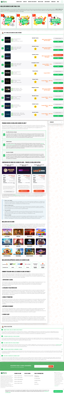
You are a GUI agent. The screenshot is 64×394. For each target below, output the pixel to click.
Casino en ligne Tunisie (18, 383)
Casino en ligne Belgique (18, 379)
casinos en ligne (6, 11)
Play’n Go (20, 267)
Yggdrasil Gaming (42, 267)
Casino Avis (25, 1)
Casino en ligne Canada (18, 377)
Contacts (35, 382)
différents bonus (16, 195)
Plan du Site (36, 384)
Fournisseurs (53, 1)
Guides (58, 1)
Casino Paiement (47, 1)
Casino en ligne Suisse (18, 381)
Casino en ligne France (18, 375)
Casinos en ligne (19, 1)
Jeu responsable (37, 378)
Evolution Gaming (35, 267)
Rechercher (62, 2)
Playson (27, 267)
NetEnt (13, 267)
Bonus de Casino (40, 1)
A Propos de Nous (37, 380)
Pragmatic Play (5, 267)
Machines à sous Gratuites (32, 1)
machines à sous (11, 225)
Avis (58, 41)
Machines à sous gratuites (28, 375)
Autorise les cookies (58, 391)
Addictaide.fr (56, 385)
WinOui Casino (59, 344)
